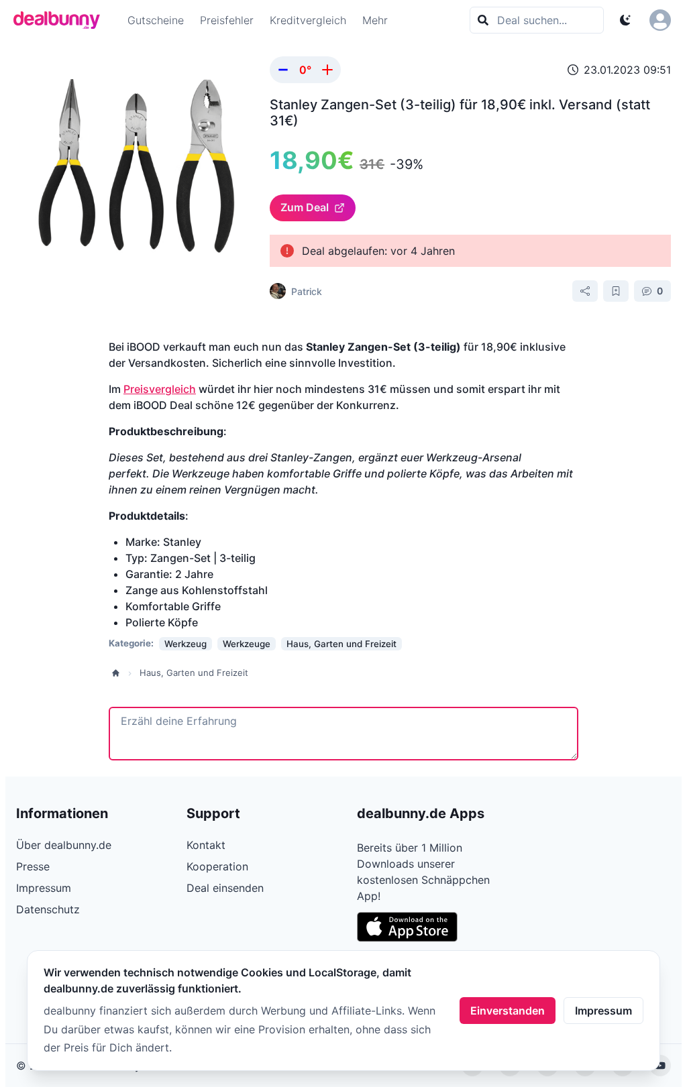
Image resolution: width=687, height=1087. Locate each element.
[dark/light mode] (625, 20)
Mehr (375, 20)
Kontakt (206, 845)
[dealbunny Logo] (61, 20)
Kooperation (217, 866)
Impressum (603, 1010)
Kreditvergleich (308, 20)
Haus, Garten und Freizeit (194, 672)
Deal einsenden (225, 888)
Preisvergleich (159, 389)
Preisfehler (227, 20)
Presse (33, 866)
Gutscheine (155, 20)
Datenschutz (48, 909)
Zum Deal (304, 207)
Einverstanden (507, 1010)
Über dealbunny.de (63, 845)
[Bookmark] (616, 291)
